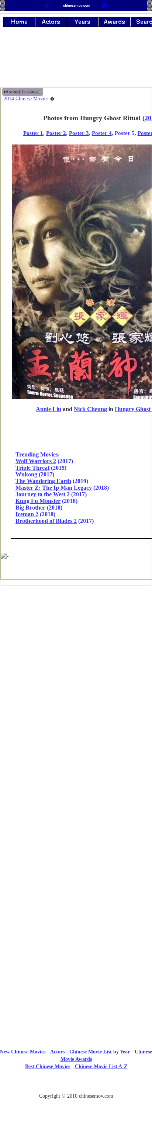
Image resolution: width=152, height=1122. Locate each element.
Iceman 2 (26, 514)
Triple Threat (32, 468)
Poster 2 (56, 133)
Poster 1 (33, 133)
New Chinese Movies (22, 1052)
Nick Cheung (90, 409)
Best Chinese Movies (47, 1066)
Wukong (26, 474)
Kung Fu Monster (38, 501)
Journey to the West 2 (42, 494)
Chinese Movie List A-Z (101, 1066)
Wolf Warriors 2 (35, 461)
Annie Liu (48, 409)
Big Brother (30, 507)
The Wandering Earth (43, 481)
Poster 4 (102, 133)
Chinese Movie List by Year (99, 1052)
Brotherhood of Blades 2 (46, 521)
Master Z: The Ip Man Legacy (53, 487)
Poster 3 (79, 133)
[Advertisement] (76, 652)
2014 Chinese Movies (26, 98)
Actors (57, 1052)
